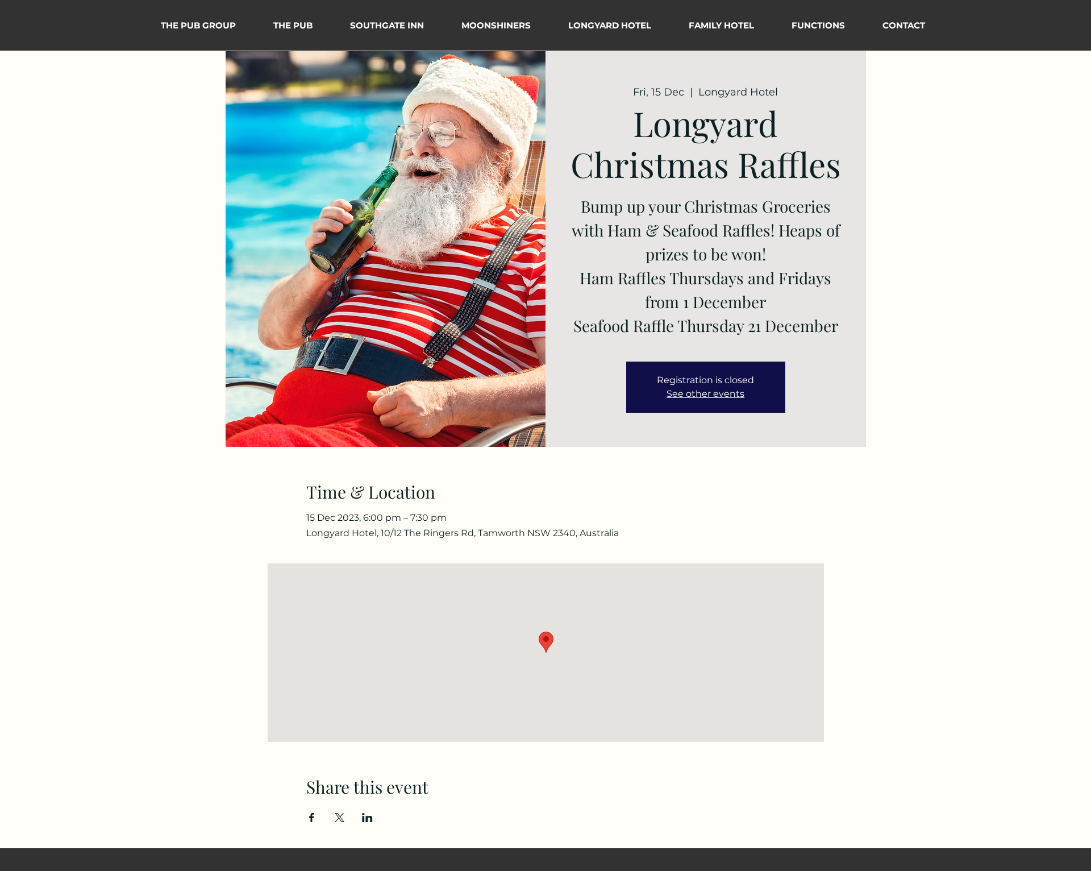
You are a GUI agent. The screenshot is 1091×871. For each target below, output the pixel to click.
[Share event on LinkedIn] (367, 817)
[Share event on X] (339, 817)
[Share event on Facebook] (311, 817)
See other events (705, 393)
